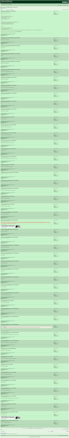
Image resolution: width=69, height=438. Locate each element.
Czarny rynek (7, 4)
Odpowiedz (1, 9)
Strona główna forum (3, 4)
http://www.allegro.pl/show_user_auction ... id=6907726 (6, 81)
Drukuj (66, 4)
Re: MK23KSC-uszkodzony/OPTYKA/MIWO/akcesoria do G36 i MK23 (10, 37)
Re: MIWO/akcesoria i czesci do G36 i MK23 (7, 356)
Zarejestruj (65, 5)
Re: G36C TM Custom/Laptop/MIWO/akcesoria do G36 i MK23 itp (10, 284)
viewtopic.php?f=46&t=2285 (3, 42)
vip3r (54, 324)
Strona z (66, 9)
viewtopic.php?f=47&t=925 (3, 35)
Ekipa (58, 435)
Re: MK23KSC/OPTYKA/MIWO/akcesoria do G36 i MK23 (8, 77)
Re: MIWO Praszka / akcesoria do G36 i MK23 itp (7, 164)
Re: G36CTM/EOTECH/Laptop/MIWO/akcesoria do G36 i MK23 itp (10, 245)
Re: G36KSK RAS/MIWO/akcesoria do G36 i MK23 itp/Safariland (10, 308)
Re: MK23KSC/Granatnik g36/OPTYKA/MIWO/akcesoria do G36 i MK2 (10, 69)
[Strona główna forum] (0, 0)
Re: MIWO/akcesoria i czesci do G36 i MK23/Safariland (8, 348)
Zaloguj (67, 5)
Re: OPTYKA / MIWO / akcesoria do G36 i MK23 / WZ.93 (8, 140)
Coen (54, 11)
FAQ (62, 5)
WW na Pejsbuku (59, 5)
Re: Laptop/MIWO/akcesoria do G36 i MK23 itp (7, 300)
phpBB (32, 436)
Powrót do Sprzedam (3, 431)
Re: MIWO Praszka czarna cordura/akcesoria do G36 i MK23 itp (9, 172)
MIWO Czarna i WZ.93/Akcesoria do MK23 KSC (8, 7)
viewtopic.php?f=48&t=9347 (18, 31)
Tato (54, 220)
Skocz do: (49, 431)
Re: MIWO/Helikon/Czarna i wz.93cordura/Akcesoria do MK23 (9, 420)
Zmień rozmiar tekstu (67, 4)
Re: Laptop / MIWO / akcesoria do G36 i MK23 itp (7, 196)
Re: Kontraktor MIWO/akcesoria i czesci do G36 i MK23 (8, 372)
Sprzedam (11, 4)
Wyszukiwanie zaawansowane (65, 2)
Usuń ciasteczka (61, 435)
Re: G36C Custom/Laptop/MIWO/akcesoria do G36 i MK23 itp (9, 229)
